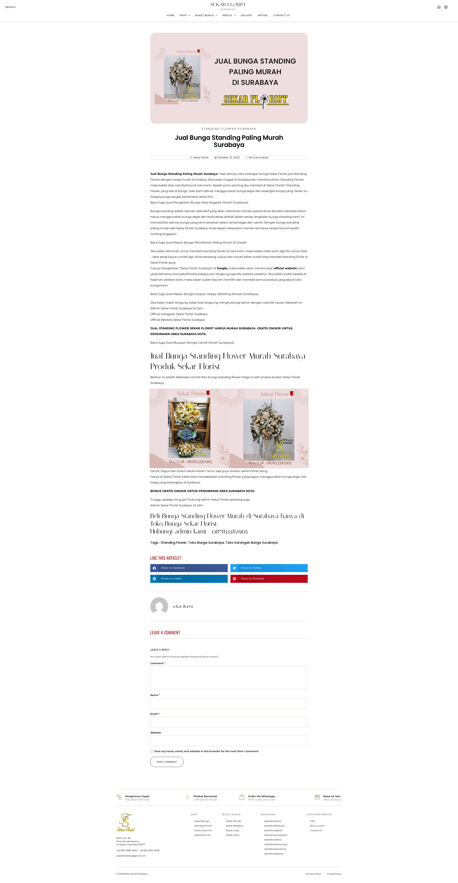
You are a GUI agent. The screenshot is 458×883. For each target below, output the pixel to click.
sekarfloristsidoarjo (274, 825)
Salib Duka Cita (202, 835)
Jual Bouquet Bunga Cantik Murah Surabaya (200, 342)
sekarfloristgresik (273, 830)
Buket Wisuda (233, 821)
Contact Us (316, 830)
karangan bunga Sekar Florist (266, 174)
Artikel (263, 15)
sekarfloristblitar (273, 839)
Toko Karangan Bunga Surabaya (251, 542)
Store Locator (317, 825)
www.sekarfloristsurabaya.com (193, 274)
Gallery (246, 15)
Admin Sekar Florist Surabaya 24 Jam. (177, 308)
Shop (183, 15)
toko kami (204, 185)
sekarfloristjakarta (273, 853)
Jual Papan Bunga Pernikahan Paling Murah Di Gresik (206, 242)
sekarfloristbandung (275, 849)
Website (155, 732)
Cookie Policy (334, 873)
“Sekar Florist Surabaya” (196, 268)
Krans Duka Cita (203, 830)
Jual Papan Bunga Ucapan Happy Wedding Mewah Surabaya (212, 294)
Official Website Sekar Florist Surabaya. (177, 319)
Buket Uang (232, 830)
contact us (282, 15)
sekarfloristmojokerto (276, 835)
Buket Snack (232, 835)
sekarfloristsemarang (275, 844)
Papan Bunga (201, 821)
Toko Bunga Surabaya (206, 542)
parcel (227, 15)
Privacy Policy (313, 873)
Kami (302, 211)
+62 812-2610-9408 (149, 850)
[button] (189, 568)
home (170, 15)
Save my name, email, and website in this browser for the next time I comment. (206, 751)
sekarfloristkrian (272, 821)
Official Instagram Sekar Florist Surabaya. (179, 314)
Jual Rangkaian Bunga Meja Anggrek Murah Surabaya (207, 202)
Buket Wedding (234, 825)
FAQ (312, 821)
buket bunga (204, 15)
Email (154, 713)
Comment (157, 663)
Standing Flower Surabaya (229, 128)
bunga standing (287, 222)
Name (155, 695)
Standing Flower (174, 542)
